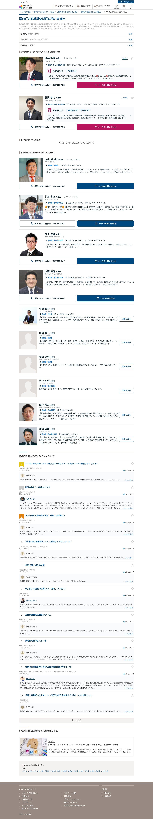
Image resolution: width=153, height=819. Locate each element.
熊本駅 (62, 410)
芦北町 (47, 771)
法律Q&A (25, 796)
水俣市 (36, 771)
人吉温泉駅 (61, 314)
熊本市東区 (51, 386)
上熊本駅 (71, 278)
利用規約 (67, 796)
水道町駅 (71, 203)
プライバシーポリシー (72, 799)
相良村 (81, 771)
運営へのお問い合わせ (30, 809)
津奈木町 (53, 771)
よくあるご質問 (27, 805)
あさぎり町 (104, 771)
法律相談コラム (27, 799)
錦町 (58, 771)
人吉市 (50, 314)
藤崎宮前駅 (65, 434)
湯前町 (50, 65)
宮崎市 (56, 165)
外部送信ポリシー (70, 802)
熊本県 (50, 203)
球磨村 (98, 771)
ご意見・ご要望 (70, 793)
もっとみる (76, 720)
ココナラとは (27, 802)
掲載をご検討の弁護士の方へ (75, 805)
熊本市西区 (51, 410)
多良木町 (64, 771)
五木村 (87, 771)
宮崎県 (50, 165)
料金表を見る (72, 71)
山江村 (92, 771)
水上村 (76, 771)
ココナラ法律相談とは (30, 793)
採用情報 (107, 796)
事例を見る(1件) (72, 110)
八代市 (25, 771)
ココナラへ (24, 2)
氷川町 (41, 771)
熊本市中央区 (58, 203)
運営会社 (107, 793)
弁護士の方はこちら (125, 2)
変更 (130, 34)
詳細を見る (126, 319)
